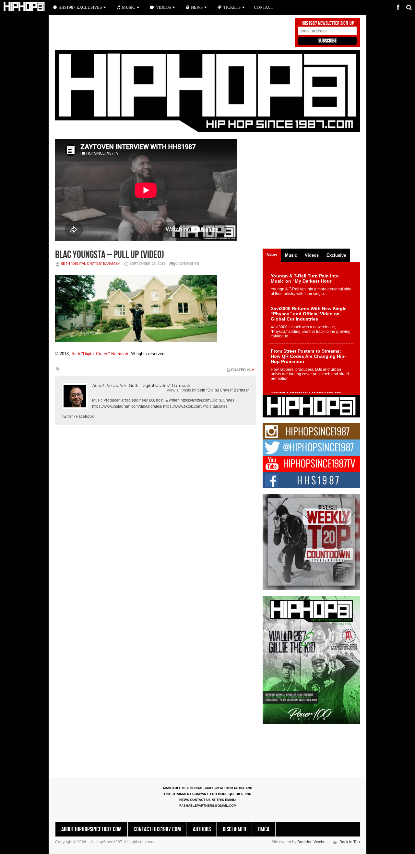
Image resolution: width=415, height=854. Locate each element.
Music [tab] (291, 255)
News (197, 7)
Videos (163, 7)
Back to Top (349, 842)
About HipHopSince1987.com (91, 829)
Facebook (85, 416)
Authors (202, 829)
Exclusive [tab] (336, 255)
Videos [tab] (312, 255)
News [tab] (272, 254)
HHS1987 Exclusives (80, 7)
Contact (263, 7)
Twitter (67, 416)
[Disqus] (155, 520)
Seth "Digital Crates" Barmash (90, 263)
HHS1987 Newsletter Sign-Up (328, 23)
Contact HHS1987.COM (157, 829)
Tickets (232, 7)
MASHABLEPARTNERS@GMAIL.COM (207, 805)
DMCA (263, 829)
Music (128, 7)
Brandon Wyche (311, 842)
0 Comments (187, 263)
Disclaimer (234, 829)
